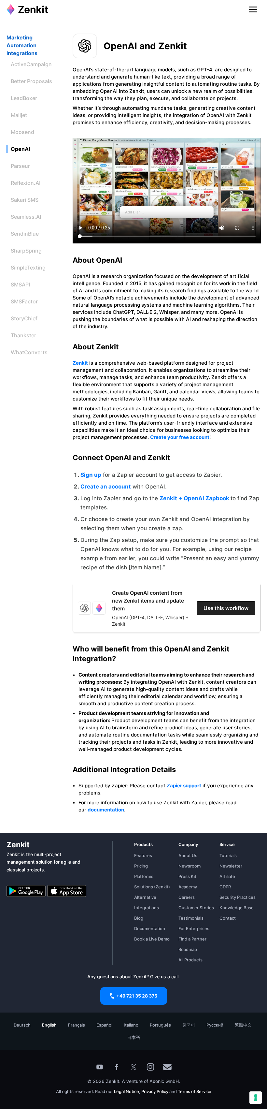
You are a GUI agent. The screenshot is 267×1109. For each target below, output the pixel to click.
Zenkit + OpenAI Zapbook (195, 498)
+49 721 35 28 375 (136, 996)
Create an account (105, 486)
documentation (106, 810)
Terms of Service (194, 1091)
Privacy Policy (154, 1091)
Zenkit (80, 363)
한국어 (188, 1025)
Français (76, 1025)
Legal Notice (126, 1091)
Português (160, 1025)
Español (104, 1025)
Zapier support (184, 785)
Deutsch (22, 1025)
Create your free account (179, 437)
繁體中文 (243, 1025)
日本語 (133, 1037)
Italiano (131, 1025)
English (49, 1025)
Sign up (90, 475)
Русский (214, 1025)
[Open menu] (253, 9)
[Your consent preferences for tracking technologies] (255, 1097)
